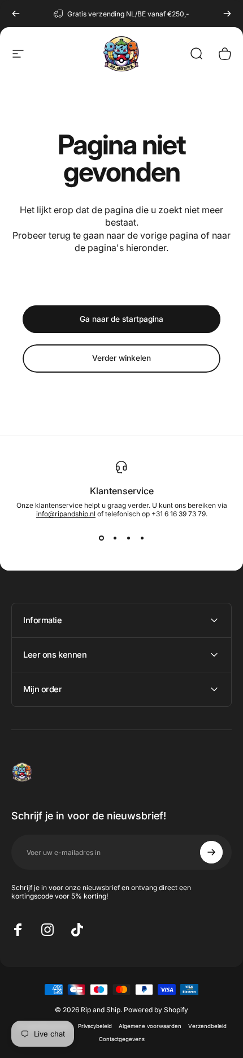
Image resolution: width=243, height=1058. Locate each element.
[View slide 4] (142, 538)
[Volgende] (227, 13)
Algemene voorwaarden (150, 1026)
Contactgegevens (122, 1039)
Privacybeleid (95, 1026)
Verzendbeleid (207, 1026)
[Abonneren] (211, 852)
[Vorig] (15, 13)
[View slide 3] (128, 538)
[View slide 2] (115, 538)
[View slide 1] (101, 538)
